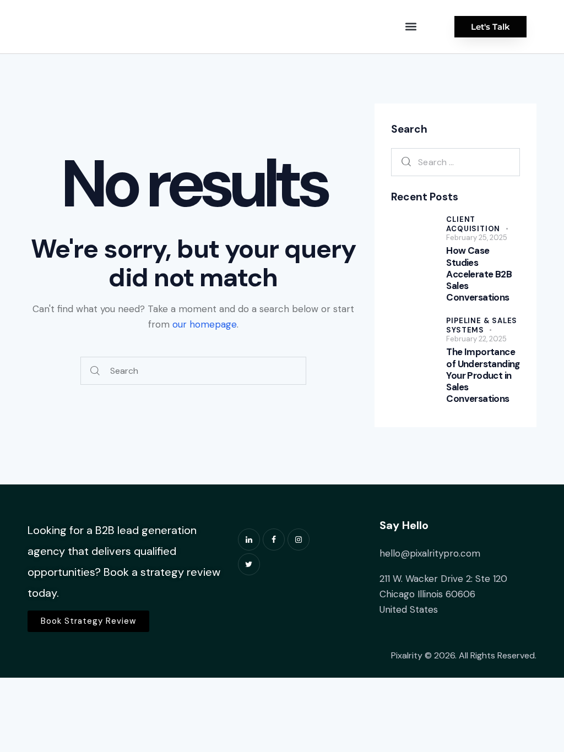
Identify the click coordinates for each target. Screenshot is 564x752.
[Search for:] (455, 162)
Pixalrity (406, 655)
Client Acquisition (473, 224)
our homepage (204, 324)
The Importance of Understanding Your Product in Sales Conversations (482, 375)
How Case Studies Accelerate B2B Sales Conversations (479, 274)
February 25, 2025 (476, 237)
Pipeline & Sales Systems (481, 325)
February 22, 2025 (476, 339)
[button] (411, 27)
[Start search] (95, 371)
